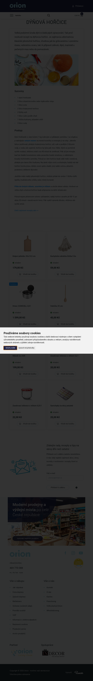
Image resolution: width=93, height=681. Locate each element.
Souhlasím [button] (10, 348)
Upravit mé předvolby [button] (26, 348)
